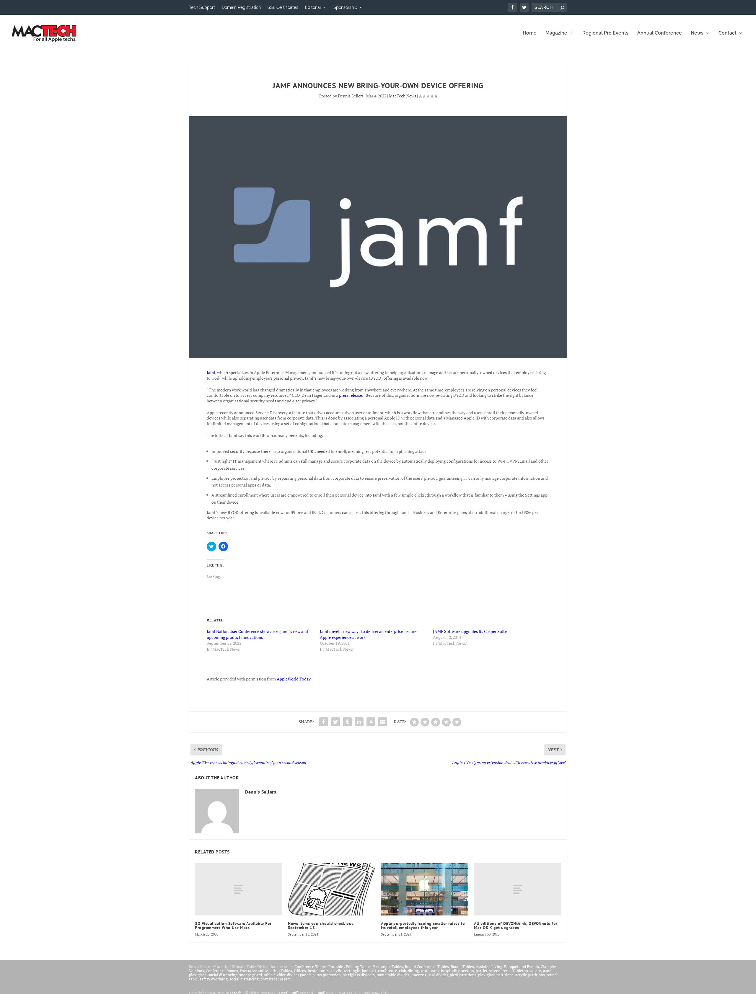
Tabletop (520, 970)
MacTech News (402, 96)
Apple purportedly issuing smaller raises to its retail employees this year (423, 925)
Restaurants (318, 970)
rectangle (352, 970)
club (402, 970)
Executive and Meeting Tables (266, 970)
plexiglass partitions (496, 974)
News (697, 33)
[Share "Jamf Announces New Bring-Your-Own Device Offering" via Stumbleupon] (371, 722)
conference (387, 970)
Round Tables (462, 966)
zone (506, 970)
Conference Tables (310, 966)
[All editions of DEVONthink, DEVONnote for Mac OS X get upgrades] (517, 889)
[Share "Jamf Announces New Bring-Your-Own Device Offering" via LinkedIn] (359, 722)
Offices (300, 970)
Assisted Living (489, 966)
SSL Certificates (283, 7)
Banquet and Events (521, 966)
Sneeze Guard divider (430, 974)
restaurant (430, 970)
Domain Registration (241, 7)
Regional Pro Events (605, 33)
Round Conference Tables (427, 966)
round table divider (393, 974)
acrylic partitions (530, 974)
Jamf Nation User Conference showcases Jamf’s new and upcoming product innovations (257, 634)
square (535, 970)
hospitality (450, 970)
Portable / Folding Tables (350, 966)
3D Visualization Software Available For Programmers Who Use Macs (233, 925)
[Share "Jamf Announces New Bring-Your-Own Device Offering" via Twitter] (335, 722)
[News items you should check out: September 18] (331, 889)
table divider (274, 974)
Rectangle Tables (388, 966)
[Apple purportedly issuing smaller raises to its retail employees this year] (424, 889)
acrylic (336, 970)
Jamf (211, 372)
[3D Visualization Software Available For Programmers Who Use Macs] (238, 889)
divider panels (299, 974)
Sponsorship (345, 7)
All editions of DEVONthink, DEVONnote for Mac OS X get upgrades (516, 925)
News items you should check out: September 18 (321, 925)
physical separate (275, 979)
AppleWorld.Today (294, 679)
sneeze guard (250, 974)
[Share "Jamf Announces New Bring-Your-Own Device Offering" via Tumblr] (347, 722)
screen (495, 970)
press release (350, 395)
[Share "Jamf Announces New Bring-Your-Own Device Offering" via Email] (383, 722)
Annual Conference (659, 33)
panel (548, 970)
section (467, 970)
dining (413, 970)
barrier (481, 970)
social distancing (222, 974)
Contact (727, 33)
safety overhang (214, 979)
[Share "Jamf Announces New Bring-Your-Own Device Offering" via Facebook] (324, 722)
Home (530, 33)
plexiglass (197, 974)
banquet (369, 970)
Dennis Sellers (351, 96)
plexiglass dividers (359, 974)
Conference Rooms (222, 970)
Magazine (556, 33)
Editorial (313, 7)
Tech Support (202, 7)
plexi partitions (463, 974)
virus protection (327, 974)
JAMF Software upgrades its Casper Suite (470, 631)
